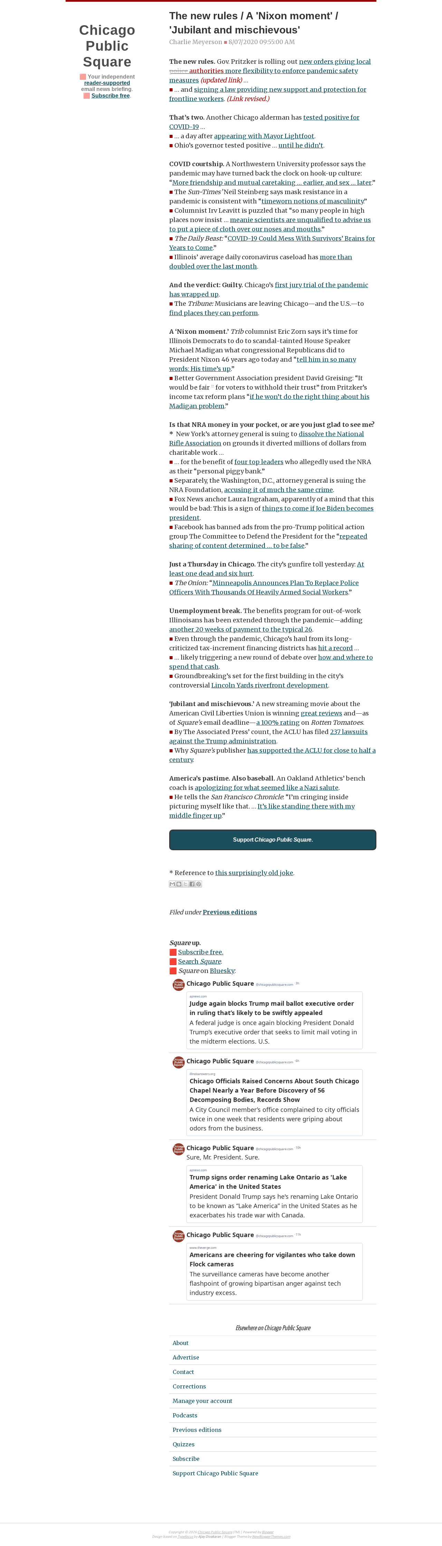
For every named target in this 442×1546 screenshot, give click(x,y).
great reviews (321, 713)
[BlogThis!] (178, 884)
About (181, 1342)
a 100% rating (278, 722)
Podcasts (185, 1415)
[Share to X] (185, 884)
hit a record (335, 648)
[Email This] (172, 884)
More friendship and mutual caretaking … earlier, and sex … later (272, 183)
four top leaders (259, 462)
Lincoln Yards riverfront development (269, 685)
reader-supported (107, 83)
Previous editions (230, 912)
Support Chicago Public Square (215, 1473)
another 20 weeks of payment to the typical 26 (240, 629)
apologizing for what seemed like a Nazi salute (266, 788)
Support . (273, 840)
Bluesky (222, 971)
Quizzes (184, 1444)
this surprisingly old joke (254, 873)
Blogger (267, 1532)
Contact (183, 1371)
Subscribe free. (200, 952)
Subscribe (186, 1458)
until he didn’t (300, 145)
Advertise (186, 1357)
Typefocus (185, 1537)
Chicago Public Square (107, 45)
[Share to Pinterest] (198, 884)
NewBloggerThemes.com (271, 1537)
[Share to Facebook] (192, 884)
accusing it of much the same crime (278, 490)
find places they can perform (213, 313)
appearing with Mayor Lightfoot (264, 136)
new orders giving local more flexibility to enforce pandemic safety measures (270, 71)
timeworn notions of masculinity (312, 201)
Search (199, 961)
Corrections (189, 1386)
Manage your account (202, 1400)
